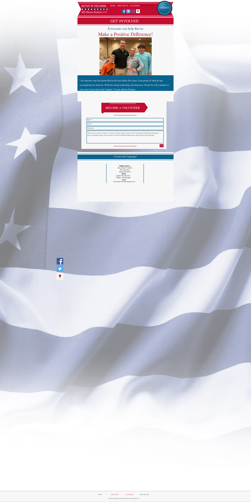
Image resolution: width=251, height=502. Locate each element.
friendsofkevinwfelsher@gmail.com (124, 181)
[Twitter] (128, 11)
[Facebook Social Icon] (124, 11)
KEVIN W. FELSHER (93, 6)
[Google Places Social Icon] (138, 11)
